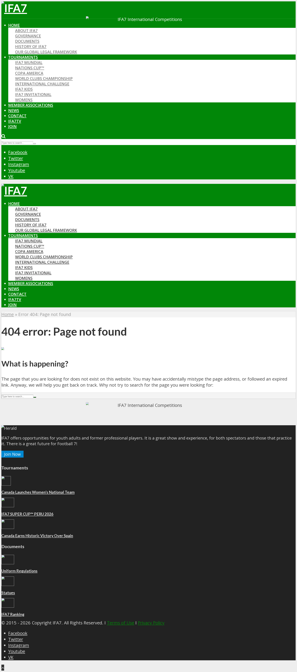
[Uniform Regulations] (7, 562)
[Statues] (7, 584)
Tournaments (23, 57)
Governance (28, 35)
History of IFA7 (30, 46)
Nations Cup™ (29, 67)
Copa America (29, 73)
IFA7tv (14, 121)
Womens (23, 99)
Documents (27, 41)
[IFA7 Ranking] (7, 606)
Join (12, 126)
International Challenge (42, 83)
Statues (8, 592)
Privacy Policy (151, 623)
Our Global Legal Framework (46, 51)
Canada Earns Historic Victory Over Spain (37, 535)
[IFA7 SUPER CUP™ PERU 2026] (7, 505)
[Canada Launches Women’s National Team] (6, 484)
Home (14, 25)
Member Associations (30, 105)
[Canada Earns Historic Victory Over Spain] (7, 527)
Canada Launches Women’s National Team (38, 492)
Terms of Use (120, 623)
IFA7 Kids (24, 89)
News (13, 110)
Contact (17, 115)
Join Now (12, 454)
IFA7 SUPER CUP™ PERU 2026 (27, 514)
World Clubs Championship (44, 78)
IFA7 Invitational (33, 94)
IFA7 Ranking (12, 614)
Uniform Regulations (19, 571)
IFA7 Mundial (28, 62)
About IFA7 (26, 30)
